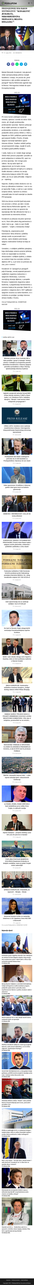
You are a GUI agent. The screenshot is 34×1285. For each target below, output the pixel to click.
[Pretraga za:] (31, 3)
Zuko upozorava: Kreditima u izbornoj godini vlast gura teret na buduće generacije (17, 487)
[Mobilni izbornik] (29, 3)
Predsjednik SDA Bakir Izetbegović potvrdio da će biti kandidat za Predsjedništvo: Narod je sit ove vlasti (17, 459)
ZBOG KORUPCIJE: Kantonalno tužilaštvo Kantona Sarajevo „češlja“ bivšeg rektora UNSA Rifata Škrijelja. (17, 687)
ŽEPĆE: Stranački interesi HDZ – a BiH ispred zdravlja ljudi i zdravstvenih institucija (17, 777)
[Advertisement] (17, 1254)
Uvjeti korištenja (24, 1280)
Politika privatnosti (16, 1280)
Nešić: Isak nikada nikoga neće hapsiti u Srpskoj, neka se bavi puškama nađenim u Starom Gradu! (17, 659)
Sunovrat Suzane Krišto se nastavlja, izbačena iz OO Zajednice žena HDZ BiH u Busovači (17, 918)
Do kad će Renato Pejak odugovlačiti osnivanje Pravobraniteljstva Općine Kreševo (17, 630)
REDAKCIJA (18, 53)
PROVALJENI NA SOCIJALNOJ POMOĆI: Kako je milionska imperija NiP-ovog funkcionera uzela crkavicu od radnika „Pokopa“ (15, 1192)
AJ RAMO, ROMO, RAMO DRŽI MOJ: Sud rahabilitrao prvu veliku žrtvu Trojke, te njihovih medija (17, 806)
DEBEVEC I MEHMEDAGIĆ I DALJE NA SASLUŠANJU (17, 515)
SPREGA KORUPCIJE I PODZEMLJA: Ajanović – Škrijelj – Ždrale (17, 891)
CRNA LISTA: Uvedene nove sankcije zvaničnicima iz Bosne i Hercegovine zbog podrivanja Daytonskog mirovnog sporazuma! (17, 429)
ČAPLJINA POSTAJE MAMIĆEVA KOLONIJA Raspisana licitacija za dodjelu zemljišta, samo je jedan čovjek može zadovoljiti (17, 862)
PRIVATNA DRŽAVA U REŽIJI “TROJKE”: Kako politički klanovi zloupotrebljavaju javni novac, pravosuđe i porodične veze (16, 1103)
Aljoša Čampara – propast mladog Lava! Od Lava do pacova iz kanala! (17, 834)
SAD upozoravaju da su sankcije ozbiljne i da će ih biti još (17, 603)
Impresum (8, 1280)
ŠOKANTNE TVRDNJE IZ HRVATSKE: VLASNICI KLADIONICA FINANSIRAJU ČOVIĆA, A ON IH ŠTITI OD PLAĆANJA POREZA (17, 748)
